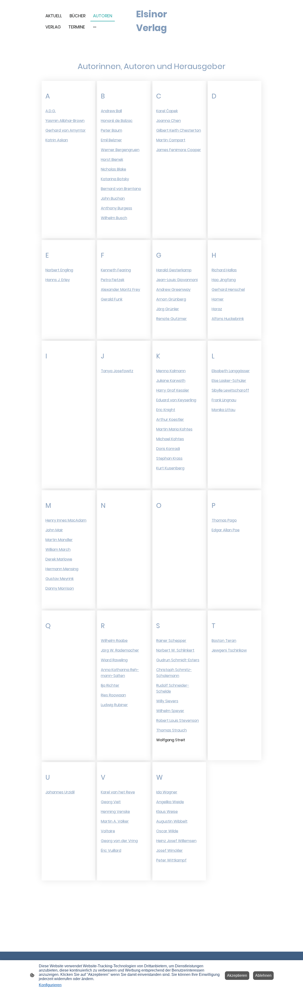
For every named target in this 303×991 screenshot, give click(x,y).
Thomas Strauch (171, 730)
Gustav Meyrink (59, 578)
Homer (218, 299)
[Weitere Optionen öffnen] (95, 27)
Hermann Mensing (61, 569)
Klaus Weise (167, 811)
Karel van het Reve (118, 792)
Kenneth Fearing (116, 270)
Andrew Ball (111, 111)
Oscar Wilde (167, 831)
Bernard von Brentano (121, 188)
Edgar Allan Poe (226, 530)
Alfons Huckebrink (228, 318)
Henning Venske (115, 811)
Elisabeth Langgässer (231, 371)
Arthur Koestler (170, 419)
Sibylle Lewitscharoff (230, 390)
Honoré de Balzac (117, 120)
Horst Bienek (112, 159)
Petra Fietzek (112, 279)
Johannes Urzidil (60, 792)
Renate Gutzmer (171, 318)
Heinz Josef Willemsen (176, 840)
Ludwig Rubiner (114, 705)
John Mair (54, 530)
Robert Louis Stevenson (177, 720)
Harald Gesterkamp (174, 270)
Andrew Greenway (173, 289)
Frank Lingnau (224, 400)
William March (58, 549)
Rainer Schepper (171, 640)
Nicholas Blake (113, 169)
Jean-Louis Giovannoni (177, 279)
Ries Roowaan (113, 695)
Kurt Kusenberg (170, 468)
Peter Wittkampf (171, 860)
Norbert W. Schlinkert (175, 650)
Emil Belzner (111, 140)
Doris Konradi (168, 448)
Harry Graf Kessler (172, 390)
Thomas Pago (224, 520)
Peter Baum (111, 130)
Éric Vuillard (111, 850)
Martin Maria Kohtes (174, 429)
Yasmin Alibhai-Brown (65, 120)
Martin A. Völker (115, 821)
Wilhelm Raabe (114, 640)
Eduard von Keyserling (176, 400)
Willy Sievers (167, 701)
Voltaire (108, 831)
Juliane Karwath (170, 380)
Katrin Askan (56, 140)
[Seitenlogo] (151, 39)
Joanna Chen (168, 120)
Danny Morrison (59, 588)
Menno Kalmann (171, 371)
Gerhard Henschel (228, 289)
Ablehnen (263, 975)
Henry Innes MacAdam (65, 520)
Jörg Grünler (167, 309)
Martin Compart (170, 140)
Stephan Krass (169, 458)
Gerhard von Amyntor (65, 130)
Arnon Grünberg (171, 299)
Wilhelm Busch (114, 218)
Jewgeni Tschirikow (229, 650)
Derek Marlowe (58, 559)
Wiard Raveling (114, 660)
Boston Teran (224, 640)
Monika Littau (223, 409)
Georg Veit (111, 802)
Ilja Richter (110, 685)
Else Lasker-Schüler (229, 380)
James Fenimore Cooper (178, 150)
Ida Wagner (166, 792)
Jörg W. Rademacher (120, 650)
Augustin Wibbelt (171, 821)
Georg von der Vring (119, 840)
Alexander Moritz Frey (120, 289)
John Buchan (113, 198)
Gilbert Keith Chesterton (178, 130)
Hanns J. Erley (57, 279)
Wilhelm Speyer (170, 710)
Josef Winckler (169, 850)
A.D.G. (50, 111)
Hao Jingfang (224, 279)
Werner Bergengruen (120, 150)
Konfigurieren (50, 985)
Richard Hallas (224, 270)
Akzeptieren (237, 975)
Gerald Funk (111, 299)
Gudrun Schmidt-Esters (177, 660)
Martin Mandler (59, 539)
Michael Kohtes (170, 439)
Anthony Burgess (116, 208)
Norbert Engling (59, 270)
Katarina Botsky (115, 179)
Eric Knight (165, 409)
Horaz (217, 309)
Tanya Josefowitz (117, 371)
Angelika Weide (170, 802)
